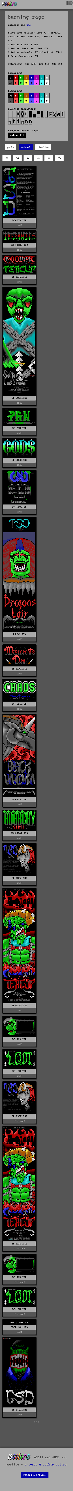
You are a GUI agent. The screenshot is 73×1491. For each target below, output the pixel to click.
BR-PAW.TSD (19, 428)
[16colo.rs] (9, 4)
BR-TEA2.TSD (19, 277)
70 (10, 95)
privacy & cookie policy (46, 1464)
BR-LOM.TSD (19, 1071)
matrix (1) (17, 135)
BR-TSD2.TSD (19, 878)
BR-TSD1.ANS (19, 1409)
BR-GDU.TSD (19, 507)
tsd (29, 25)
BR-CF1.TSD (19, 704)
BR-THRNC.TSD (19, 245)
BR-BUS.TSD (19, 799)
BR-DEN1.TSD (19, 668)
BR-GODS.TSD (19, 460)
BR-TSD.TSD (19, 220)
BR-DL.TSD (19, 634)
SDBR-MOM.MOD (19, 1327)
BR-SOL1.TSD (19, 398)
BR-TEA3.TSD (19, 1005)
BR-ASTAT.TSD (19, 833)
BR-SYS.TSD (19, 1039)
